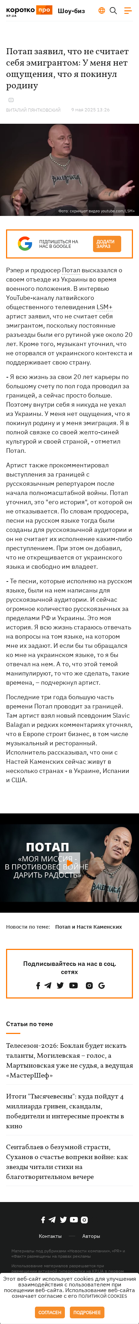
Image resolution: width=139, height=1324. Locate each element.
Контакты (50, 1236)
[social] (38, 985)
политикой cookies (102, 1296)
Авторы (91, 1236)
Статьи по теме (29, 1024)
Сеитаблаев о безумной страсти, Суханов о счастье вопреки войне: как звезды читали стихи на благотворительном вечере (67, 1162)
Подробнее (87, 1312)
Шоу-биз (71, 11)
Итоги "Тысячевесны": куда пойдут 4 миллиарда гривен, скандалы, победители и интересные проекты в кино (65, 1111)
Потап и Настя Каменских (88, 926)
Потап (71, 270)
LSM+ (105, 307)
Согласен (49, 1312)
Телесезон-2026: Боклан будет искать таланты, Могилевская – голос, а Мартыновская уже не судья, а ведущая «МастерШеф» (69, 1061)
